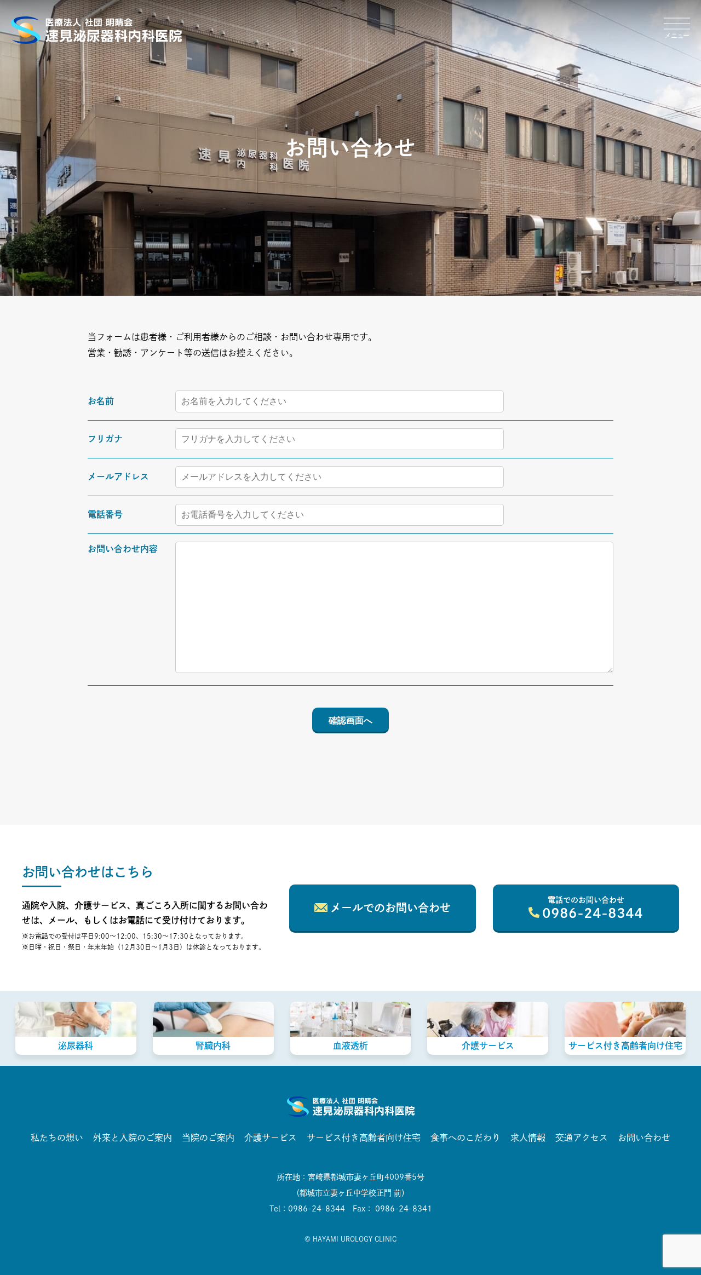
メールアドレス (118, 476)
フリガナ (105, 438)
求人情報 (527, 1137)
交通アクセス (581, 1137)
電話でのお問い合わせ (592, 908)
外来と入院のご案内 (132, 1137)
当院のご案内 (208, 1137)
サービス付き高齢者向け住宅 (364, 1137)
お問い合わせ (644, 1137)
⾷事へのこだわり (465, 1137)
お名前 (101, 401)
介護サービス (270, 1137)
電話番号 (105, 514)
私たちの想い (57, 1137)
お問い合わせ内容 (123, 548)
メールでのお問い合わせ (390, 907)
